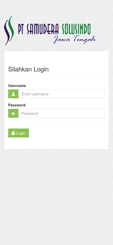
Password (17, 105)
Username (17, 85)
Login (20, 133)
